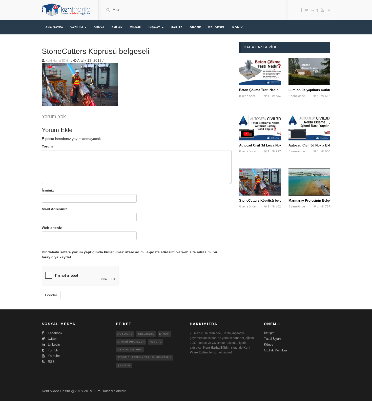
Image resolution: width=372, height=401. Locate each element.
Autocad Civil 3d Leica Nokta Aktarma (268, 145)
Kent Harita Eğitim (58, 60)
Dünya (99, 27)
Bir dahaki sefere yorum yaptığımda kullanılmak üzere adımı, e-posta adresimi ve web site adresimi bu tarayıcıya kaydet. (129, 254)
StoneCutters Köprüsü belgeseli (264, 200)
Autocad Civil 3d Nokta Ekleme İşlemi (317, 145)
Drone (195, 27)
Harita (177, 27)
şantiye (123, 365)
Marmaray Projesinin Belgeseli (312, 200)
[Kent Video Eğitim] (66, 10)
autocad (125, 333)
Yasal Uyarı (272, 339)
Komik (237, 27)
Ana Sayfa (54, 27)
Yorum (47, 146)
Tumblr (52, 350)
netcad (156, 341)
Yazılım (77, 27)
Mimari (135, 27)
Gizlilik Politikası (276, 350)
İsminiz (48, 190)
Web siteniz (52, 228)
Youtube (53, 356)
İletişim (269, 333)
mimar (164, 333)
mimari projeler (131, 341)
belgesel (146, 333)
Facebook (54, 333)
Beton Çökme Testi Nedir (258, 90)
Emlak (117, 27)
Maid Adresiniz (54, 209)
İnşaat (155, 27)
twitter (52, 339)
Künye (268, 344)
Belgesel (216, 27)
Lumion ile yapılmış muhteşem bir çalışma (322, 90)
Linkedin (53, 344)
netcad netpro (129, 349)
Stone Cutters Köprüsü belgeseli (144, 357)
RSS (51, 362)
